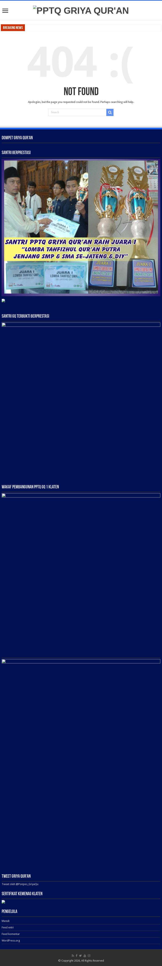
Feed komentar (11, 934)
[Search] (109, 112)
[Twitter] (80, 955)
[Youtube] (84, 955)
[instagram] (89, 955)
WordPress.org (11, 940)
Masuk (5, 920)
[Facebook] (76, 955)
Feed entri (8, 927)
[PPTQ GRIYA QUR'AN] (81, 10)
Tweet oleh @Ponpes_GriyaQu (20, 884)
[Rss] (72, 955)
